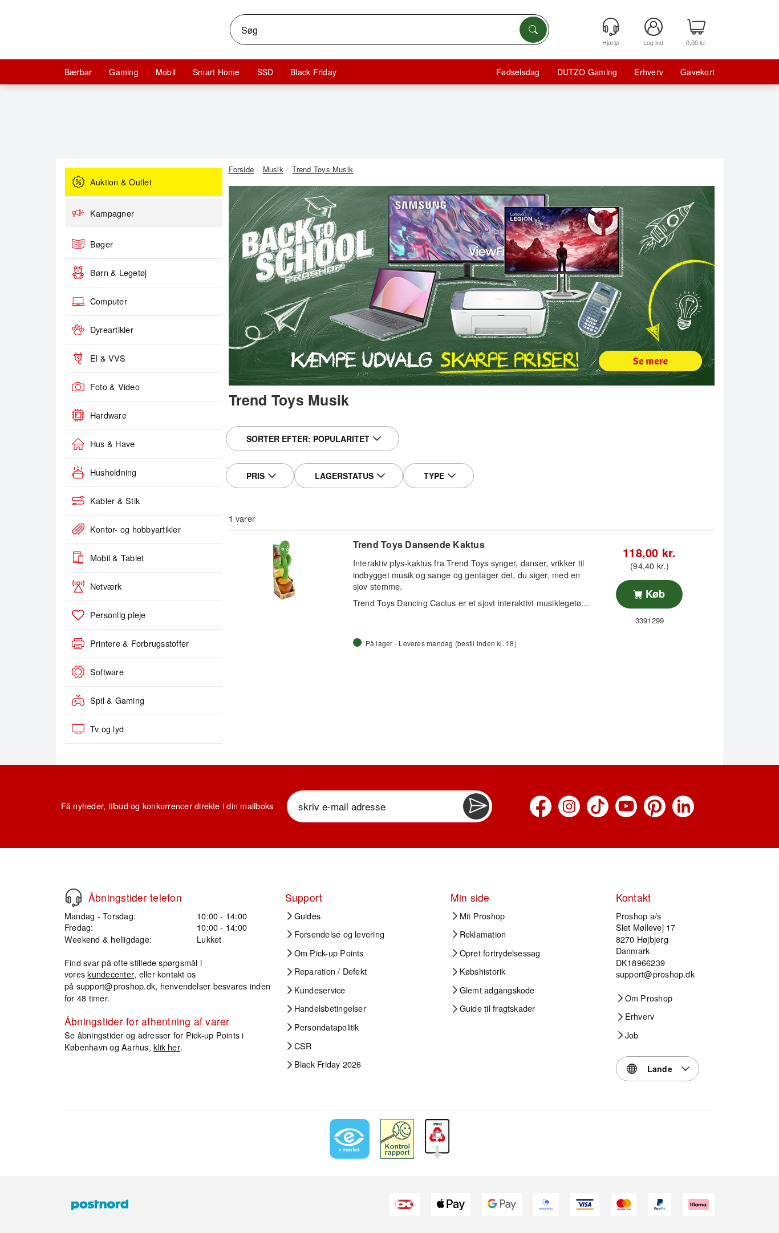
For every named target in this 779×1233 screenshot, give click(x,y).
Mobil (166, 72)
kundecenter (110, 974)
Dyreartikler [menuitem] (111, 329)
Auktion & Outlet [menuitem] (121, 182)
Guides (307, 916)
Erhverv (648, 72)
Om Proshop (648, 998)
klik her (166, 1047)
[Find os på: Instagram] (569, 806)
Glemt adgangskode (497, 990)
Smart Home (216, 72)
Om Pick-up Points (329, 953)
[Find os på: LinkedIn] (683, 806)
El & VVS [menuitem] (107, 358)
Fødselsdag (517, 72)
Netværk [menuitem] (106, 586)
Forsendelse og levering (339, 934)
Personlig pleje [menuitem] (118, 614)
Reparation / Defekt (330, 971)
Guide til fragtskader (497, 1008)
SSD (265, 72)
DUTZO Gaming (587, 72)
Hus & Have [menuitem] (112, 443)
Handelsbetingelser (330, 1008)
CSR (303, 1046)
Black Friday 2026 (328, 1064)
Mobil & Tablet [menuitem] (117, 557)
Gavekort (697, 72)
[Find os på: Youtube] (626, 806)
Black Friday (313, 72)
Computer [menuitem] (108, 301)
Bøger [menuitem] (101, 244)
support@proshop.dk (115, 986)
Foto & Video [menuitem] (115, 386)
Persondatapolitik (326, 1027)
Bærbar (78, 72)
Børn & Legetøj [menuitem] (118, 272)
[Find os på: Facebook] (540, 806)
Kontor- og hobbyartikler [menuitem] (135, 529)
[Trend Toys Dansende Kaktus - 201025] (289, 570)
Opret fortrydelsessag (500, 953)
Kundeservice (320, 990)
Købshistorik (483, 971)
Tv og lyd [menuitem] (107, 729)
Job (632, 1035)
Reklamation (483, 934)
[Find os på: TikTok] (597, 806)
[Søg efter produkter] (533, 30)
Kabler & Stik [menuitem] (115, 500)
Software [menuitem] (107, 672)
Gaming (123, 72)
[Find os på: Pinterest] (654, 806)
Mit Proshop (482, 916)
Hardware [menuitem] (108, 415)
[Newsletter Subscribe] (476, 806)
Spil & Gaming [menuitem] (117, 700)
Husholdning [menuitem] (113, 472)
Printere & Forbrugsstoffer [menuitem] (139, 643)
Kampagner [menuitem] (112, 213)
